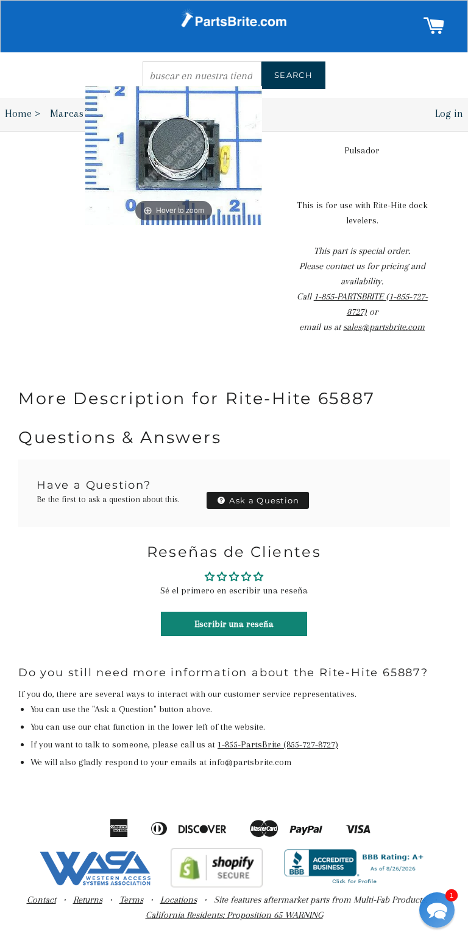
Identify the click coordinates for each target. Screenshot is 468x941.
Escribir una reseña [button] (234, 623)
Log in (449, 113)
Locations (178, 899)
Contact (41, 899)
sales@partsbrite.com (384, 326)
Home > (22, 113)
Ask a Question (263, 500)
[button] (437, 910)
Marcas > (74, 113)
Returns (87, 899)
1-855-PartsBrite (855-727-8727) (278, 744)
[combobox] (202, 75)
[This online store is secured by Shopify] (217, 884)
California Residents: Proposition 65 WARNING (234, 914)
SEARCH (293, 75)
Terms (131, 899)
